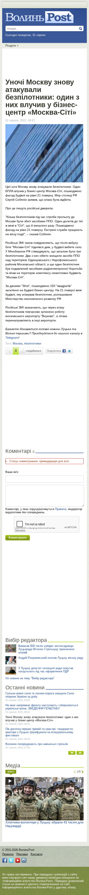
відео (11, 771)
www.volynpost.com (14, 877)
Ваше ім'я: (12, 472)
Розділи (12, 45)
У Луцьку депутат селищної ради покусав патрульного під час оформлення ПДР (45, 670)
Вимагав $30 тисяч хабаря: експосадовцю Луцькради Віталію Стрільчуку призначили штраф (46, 649)
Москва (17, 343)
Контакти (36, 854)
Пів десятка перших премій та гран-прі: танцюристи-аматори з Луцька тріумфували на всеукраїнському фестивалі (39, 732)
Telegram (11, 337)
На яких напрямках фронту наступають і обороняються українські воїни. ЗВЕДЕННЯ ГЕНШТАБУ (41, 707)
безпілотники (32, 343)
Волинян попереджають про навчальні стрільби (36, 744)
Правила (60, 509)
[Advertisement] (44, 62)
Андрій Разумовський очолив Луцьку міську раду (50, 657)
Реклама (22, 854)
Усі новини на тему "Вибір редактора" (29, 678)
